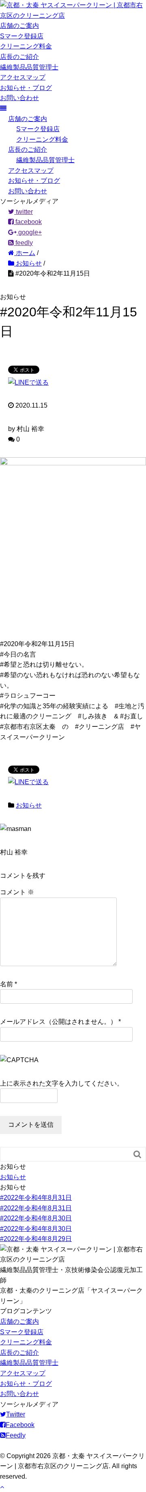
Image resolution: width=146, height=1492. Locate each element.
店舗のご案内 (19, 25)
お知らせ (29, 805)
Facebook (20, 1424)
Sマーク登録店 (21, 36)
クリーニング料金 (26, 46)
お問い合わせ (19, 97)
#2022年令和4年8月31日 (36, 1197)
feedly (23, 242)
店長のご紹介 (19, 56)
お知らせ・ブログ (26, 87)
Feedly (16, 1435)
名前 (6, 984)
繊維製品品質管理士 (29, 67)
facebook (28, 221)
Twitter (15, 1414)
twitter (23, 211)
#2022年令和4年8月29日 (36, 1238)
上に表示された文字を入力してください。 (61, 1083)
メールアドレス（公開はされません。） (58, 1021)
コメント (17, 892)
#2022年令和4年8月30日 (36, 1218)
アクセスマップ (22, 77)
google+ (29, 232)
